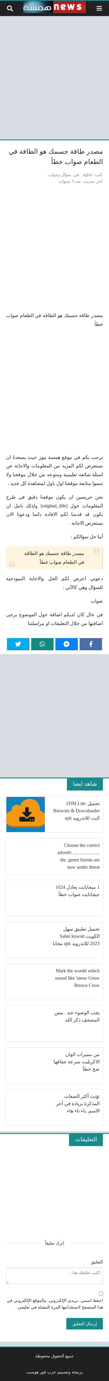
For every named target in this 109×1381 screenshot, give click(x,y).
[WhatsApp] (42, 644)
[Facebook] (91, 644)
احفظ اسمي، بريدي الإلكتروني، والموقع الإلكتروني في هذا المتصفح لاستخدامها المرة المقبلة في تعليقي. (55, 1303)
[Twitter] (18, 644)
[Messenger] (66, 644)
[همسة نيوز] (54, 7)
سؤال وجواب (59, 174)
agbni (87, 174)
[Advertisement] (54, 76)
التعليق (97, 1261)
